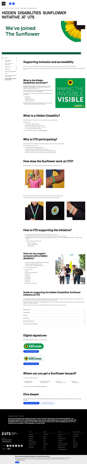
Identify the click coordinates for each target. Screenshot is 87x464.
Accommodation (31, 447)
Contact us (74, 447)
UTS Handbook (75, 445)
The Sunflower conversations (47, 403)
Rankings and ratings (61, 447)
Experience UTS (45, 443)
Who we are (60, 434)
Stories (44, 445)
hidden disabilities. (43, 130)
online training (43, 301)
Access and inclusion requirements (9, 64)
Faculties (59, 436)
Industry (44, 436)
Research (44, 438)
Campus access (8, 66)
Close (17, 462)
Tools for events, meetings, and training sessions (10, 76)
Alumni (44, 447)
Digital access (7, 69)
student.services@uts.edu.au (41, 386)
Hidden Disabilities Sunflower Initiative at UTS (10, 79)
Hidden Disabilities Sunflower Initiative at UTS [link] (28, 8)
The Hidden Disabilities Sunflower (29, 86)
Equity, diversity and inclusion (63, 443)
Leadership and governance (62, 449)
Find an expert (45, 434)
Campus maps (31, 445)
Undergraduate (31, 436)
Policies (74, 440)
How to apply (31, 440)
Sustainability (60, 440)
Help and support (75, 436)
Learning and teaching (61, 438)
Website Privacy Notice (21, 460)
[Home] (2, 8)
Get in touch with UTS (6, 441)
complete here (49, 237)
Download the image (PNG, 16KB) (31, 351)
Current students (75, 434)
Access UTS (5, 57)
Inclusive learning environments (8, 61)
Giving (44, 449)
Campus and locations (61, 445)
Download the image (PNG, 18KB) (31, 363)
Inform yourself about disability (10, 71)
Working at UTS (75, 443)
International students (32, 443)
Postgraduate (31, 438)
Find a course (31, 434)
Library (6, 73)
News (44, 440)
